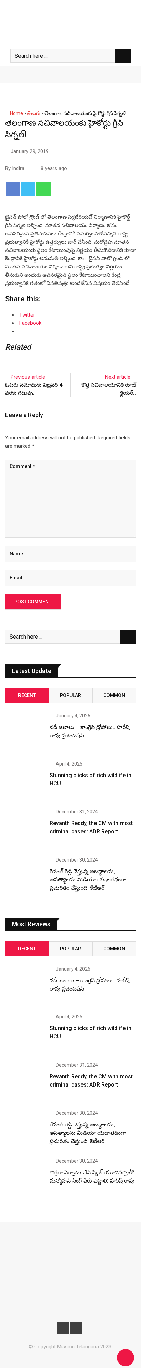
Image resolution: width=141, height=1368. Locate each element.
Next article (117, 377)
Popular (70, 695)
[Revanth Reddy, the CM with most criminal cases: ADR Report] (24, 829)
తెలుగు (33, 113)
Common (114, 695)
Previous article (28, 377)
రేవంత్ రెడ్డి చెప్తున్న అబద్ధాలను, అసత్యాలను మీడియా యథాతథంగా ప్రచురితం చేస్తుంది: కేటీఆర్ (88, 879)
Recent (27, 695)
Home (16, 113)
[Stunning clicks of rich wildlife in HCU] (24, 781)
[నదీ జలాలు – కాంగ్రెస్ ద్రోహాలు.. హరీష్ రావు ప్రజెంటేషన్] (24, 733)
